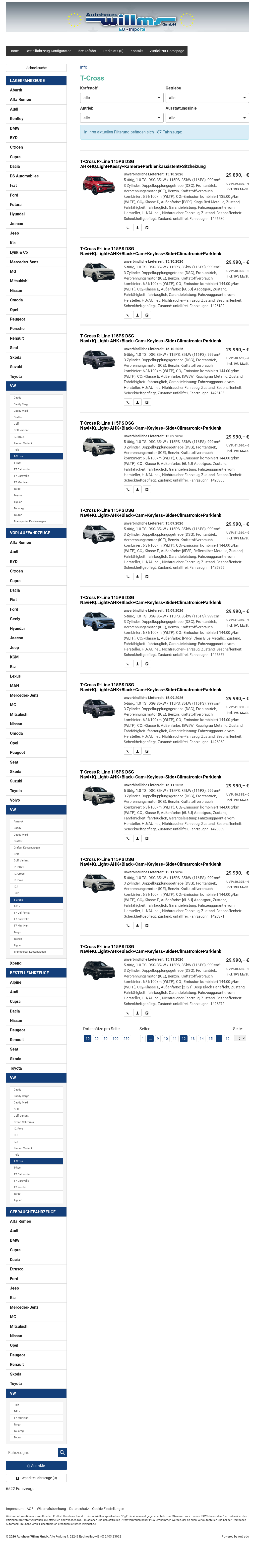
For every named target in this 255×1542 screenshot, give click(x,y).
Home (14, 51)
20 (97, 1039)
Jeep (14, 233)
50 (106, 1039)
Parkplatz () (113, 51)
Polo (16, 449)
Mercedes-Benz (24, 262)
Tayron (18, 495)
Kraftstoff (89, 88)
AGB (30, 1509)
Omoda (16, 300)
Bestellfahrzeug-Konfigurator (48, 51)
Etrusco (16, 1269)
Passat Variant (23, 443)
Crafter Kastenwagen (27, 847)
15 (211, 1039)
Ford (14, 195)
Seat (14, 347)
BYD (13, 137)
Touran (18, 515)
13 (193, 1039)
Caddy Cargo (21, 404)
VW (13, 386)
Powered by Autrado (235, 1536)
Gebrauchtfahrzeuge (33, 1212)
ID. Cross (19, 873)
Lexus (15, 676)
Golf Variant (21, 430)
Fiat (13, 185)
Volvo (15, 800)
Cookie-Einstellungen (108, 1509)
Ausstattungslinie (181, 108)
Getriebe (173, 88)
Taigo (17, 488)
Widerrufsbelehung (51, 1509)
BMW (14, 128)
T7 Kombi (20, 1187)
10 (166, 1039)
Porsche (17, 328)
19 (228, 1039)
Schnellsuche (36, 68)
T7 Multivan (21, 482)
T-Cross (18, 456)
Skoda (15, 357)
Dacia (15, 166)
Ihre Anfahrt (87, 51)
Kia (13, 243)
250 (126, 1039)
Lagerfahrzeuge (27, 80)
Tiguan (18, 502)
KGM (14, 657)
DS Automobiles (24, 176)
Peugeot (17, 319)
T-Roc (17, 462)
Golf (16, 423)
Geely (15, 618)
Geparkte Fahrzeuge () (38, 1478)
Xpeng (15, 963)
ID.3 (16, 1135)
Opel (14, 309)
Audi (14, 109)
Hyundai (17, 214)
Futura (16, 204)
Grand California (24, 1122)
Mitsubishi (19, 281)
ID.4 (16, 886)
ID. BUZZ (19, 437)
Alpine (15, 982)
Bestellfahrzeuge (29, 973)
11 (175, 1039)
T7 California (22, 469)
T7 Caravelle (21, 476)
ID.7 (16, 1141)
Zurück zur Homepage (167, 51)
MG (13, 271)
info (83, 67)
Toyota (16, 376)
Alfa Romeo (20, 99)
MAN (14, 685)
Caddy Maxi (21, 410)
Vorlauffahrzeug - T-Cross (164, 191)
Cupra (15, 157)
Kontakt (136, 51)
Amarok (18, 821)
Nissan (16, 290)
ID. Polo (18, 880)
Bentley (16, 118)
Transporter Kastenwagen (30, 521)
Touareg (19, 508)
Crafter (18, 417)
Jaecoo (16, 223)
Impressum (14, 1509)
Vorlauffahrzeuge (30, 532)
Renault (17, 338)
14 (202, 1039)
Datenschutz (79, 1509)
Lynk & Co (19, 252)
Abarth (16, 90)
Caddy (17, 397)
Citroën (16, 147)
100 (116, 1039)
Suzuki (16, 367)
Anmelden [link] (39, 1465)
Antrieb (86, 108)
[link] (128, 227)
